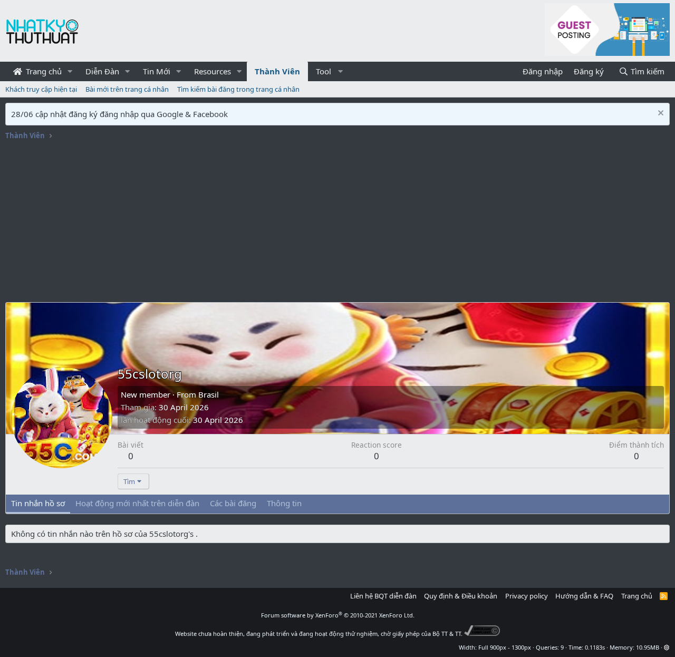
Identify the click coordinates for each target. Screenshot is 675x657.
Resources (212, 71)
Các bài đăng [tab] (233, 503)
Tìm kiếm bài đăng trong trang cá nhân (238, 89)
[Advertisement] (337, 223)
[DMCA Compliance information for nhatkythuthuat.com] (482, 633)
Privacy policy (526, 596)
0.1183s (595, 647)
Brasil (208, 394)
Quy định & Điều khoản (460, 596)
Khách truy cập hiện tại (41, 89)
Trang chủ (43, 71)
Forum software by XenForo (337, 615)
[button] (70, 71)
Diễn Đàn (102, 71)
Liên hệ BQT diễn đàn (383, 596)
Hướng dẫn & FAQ (584, 596)
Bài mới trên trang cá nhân (127, 89)
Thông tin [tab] (284, 503)
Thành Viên (277, 71)
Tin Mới (156, 71)
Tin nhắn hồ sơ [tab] (38, 503)
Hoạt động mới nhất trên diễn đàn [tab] (137, 503)
